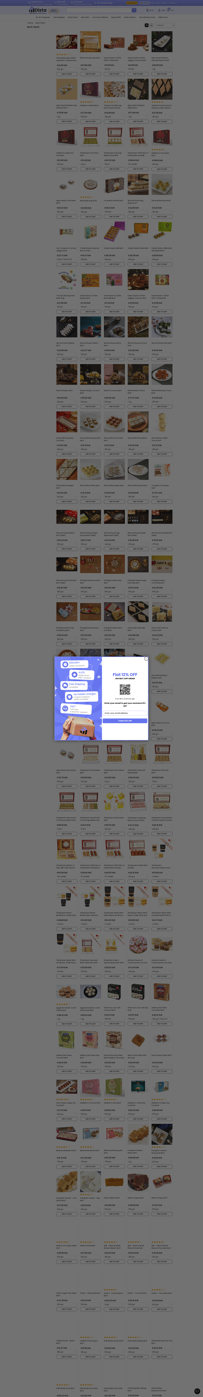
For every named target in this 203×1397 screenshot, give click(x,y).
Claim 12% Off (125, 720)
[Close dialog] (146, 659)
